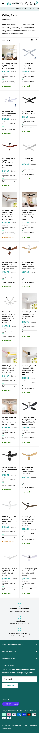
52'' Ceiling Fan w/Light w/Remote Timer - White (9, 113)
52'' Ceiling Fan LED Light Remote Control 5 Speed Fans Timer (28, 470)
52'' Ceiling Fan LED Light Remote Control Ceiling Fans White (9, 520)
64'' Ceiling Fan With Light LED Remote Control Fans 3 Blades (9, 572)
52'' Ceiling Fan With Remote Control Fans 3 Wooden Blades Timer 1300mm (29, 521)
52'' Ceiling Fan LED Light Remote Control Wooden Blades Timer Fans (28, 265)
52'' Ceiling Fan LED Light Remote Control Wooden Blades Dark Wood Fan (9, 163)
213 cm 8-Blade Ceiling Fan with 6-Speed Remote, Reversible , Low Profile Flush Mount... (9, 317)
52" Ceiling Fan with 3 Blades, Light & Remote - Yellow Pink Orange (9, 369)
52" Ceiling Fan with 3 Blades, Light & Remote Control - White (29, 315)
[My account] (31, 3)
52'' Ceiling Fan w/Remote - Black (28, 112)
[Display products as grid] (32, 40)
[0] (35, 3)
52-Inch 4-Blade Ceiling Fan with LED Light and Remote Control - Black (29, 421)
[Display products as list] (36, 40)
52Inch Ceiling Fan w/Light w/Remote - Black (9, 469)
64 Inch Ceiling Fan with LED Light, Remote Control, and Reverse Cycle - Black (29, 214)
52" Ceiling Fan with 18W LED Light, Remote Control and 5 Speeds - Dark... (9, 265)
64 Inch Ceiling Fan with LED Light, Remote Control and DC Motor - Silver (9, 421)
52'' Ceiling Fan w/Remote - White (28, 160)
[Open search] (26, 3)
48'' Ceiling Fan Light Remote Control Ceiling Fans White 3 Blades (29, 572)
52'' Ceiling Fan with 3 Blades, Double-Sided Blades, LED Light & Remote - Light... (29, 370)
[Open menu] (3, 3)
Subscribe (9, 685)
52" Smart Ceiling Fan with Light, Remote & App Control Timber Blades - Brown (8, 214)
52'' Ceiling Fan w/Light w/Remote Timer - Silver (28, 66)
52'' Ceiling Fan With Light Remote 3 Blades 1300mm (9, 66)
